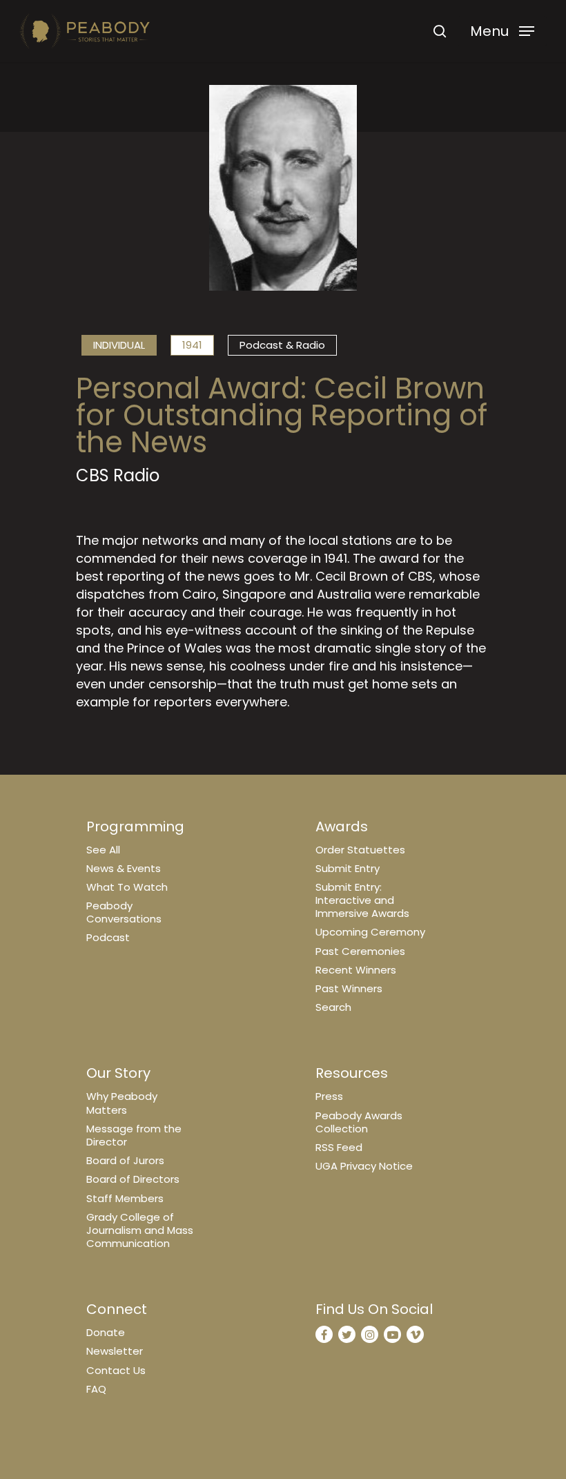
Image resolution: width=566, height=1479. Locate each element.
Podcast (108, 937)
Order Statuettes (360, 849)
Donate (105, 1332)
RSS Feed (338, 1147)
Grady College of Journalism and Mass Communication (139, 1230)
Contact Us (116, 1370)
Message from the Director (134, 1135)
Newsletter (114, 1351)
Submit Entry (347, 868)
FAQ (96, 1389)
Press (329, 1096)
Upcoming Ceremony (370, 932)
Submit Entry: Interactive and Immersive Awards (362, 900)
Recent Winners (355, 970)
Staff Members (125, 1198)
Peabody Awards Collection (358, 1122)
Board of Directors (132, 1179)
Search (333, 1007)
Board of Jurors (125, 1160)
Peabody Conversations (124, 912)
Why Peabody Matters (121, 1102)
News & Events (123, 868)
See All (103, 849)
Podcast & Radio (282, 345)
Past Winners (348, 988)
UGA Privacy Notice (364, 1166)
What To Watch (127, 887)
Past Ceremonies (360, 951)
